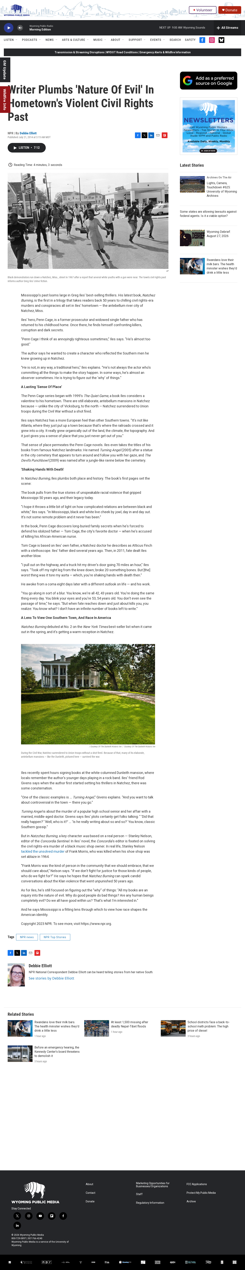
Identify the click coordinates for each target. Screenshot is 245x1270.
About (115, 39)
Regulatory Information (150, 1202)
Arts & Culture (73, 39)
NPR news (27, 937)
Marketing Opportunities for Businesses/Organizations (153, 1185)
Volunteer (204, 10)
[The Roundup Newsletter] (208, 126)
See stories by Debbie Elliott (51, 978)
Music (98, 39)
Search (175, 39)
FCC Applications (197, 1184)
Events (155, 39)
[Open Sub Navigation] (16, 39)
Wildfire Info (4, 99)
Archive (191, 1201)
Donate (231, 10)
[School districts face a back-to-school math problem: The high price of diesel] (173, 1028)
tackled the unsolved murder (43, 851)
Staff (139, 1194)
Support (135, 39)
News (50, 39)
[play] (9, 28)
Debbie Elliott (28, 133)
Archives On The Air (219, 177)
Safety (190, 39)
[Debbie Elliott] (16, 974)
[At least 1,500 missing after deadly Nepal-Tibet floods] (96, 1028)
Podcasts (29, 39)
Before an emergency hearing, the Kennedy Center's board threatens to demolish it (57, 1052)
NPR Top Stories (55, 937)
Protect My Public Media (201, 1192)
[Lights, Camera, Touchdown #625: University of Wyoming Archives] (192, 184)
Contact (90, 1192)
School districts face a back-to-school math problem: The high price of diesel (209, 1026)
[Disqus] (122, 1119)
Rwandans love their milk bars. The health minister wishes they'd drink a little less (56, 1026)
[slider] (26, 28)
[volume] (20, 28)
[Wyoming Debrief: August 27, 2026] (192, 238)
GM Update (4, 70)
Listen (9, 39)
